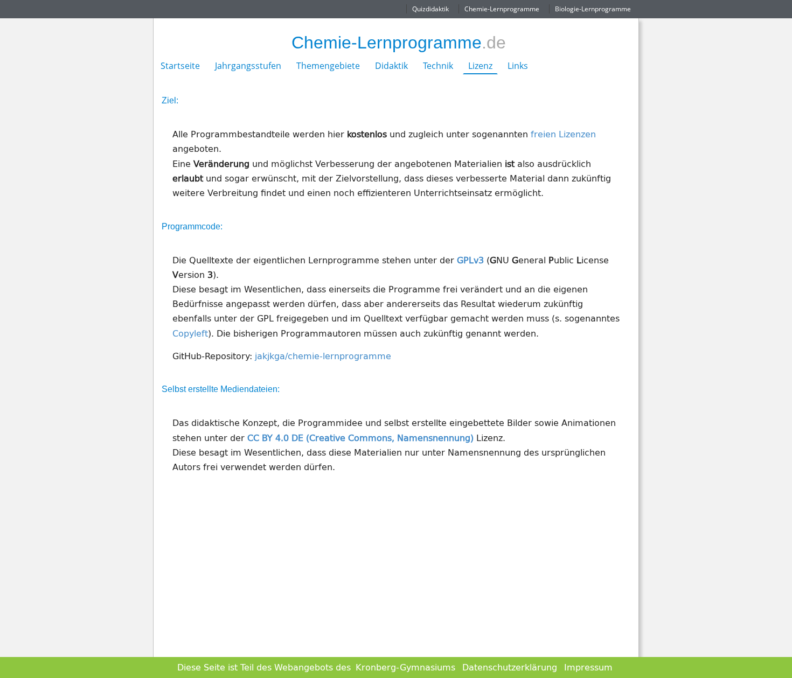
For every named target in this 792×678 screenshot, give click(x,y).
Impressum (588, 667)
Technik (438, 66)
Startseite (180, 66)
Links (518, 66)
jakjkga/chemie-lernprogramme (323, 356)
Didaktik (391, 66)
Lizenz (480, 66)
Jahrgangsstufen (248, 66)
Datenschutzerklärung (509, 667)
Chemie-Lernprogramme (501, 8)
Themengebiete (328, 66)
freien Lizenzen (563, 134)
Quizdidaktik (430, 8)
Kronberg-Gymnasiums (405, 667)
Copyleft (190, 333)
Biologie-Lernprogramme (593, 8)
